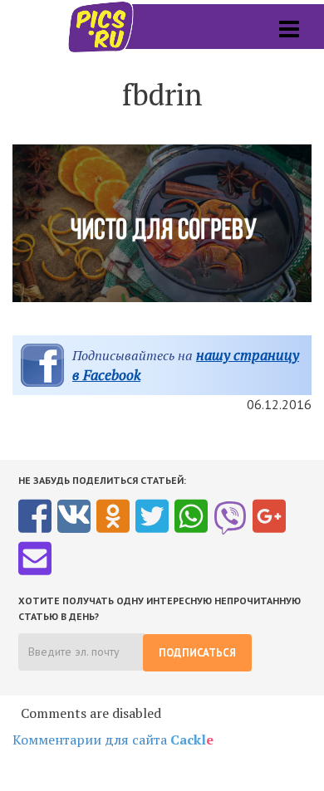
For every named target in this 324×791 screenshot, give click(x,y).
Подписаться (197, 653)
